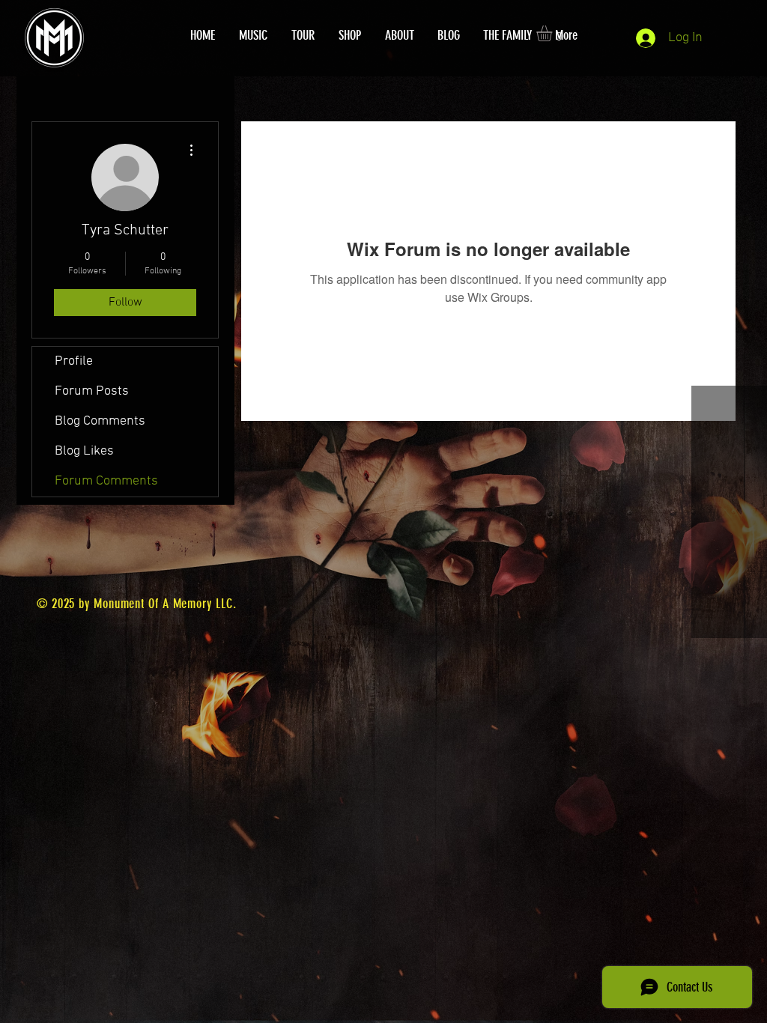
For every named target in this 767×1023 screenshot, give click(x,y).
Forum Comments (106, 481)
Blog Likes (84, 451)
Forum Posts (92, 391)
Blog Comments (100, 421)
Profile (74, 361)
